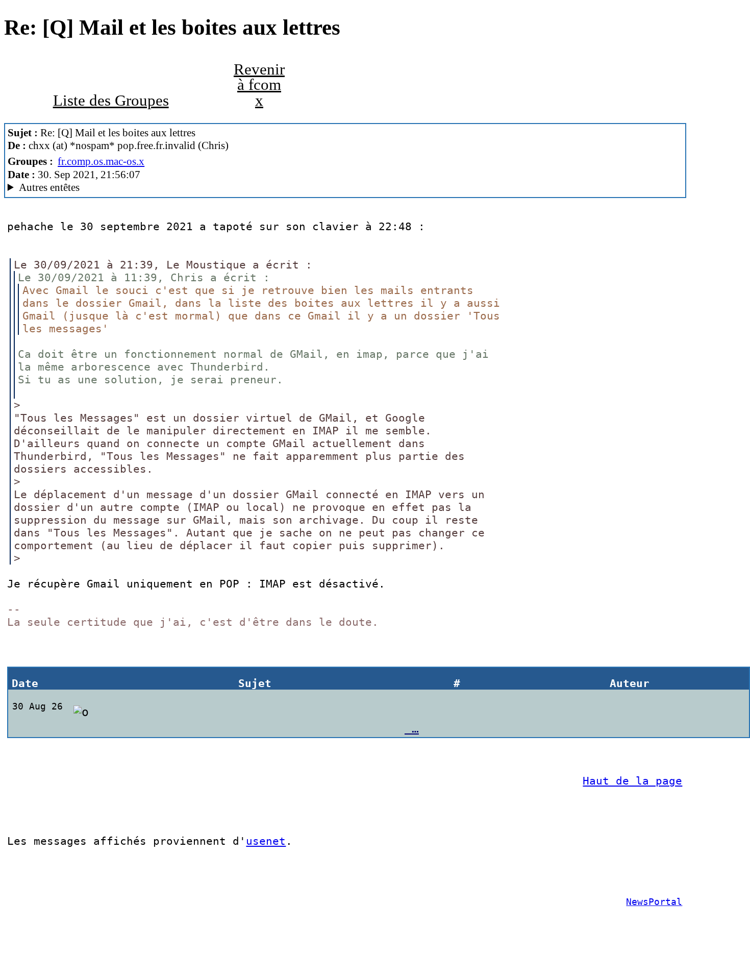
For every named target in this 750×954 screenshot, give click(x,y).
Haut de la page (632, 780)
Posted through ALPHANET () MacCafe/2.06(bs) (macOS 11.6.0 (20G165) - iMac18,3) (164, 187)
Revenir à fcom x (259, 85)
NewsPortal (654, 902)
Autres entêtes (49, 187)
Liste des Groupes (111, 100)
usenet (266, 841)
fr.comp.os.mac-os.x (101, 161)
